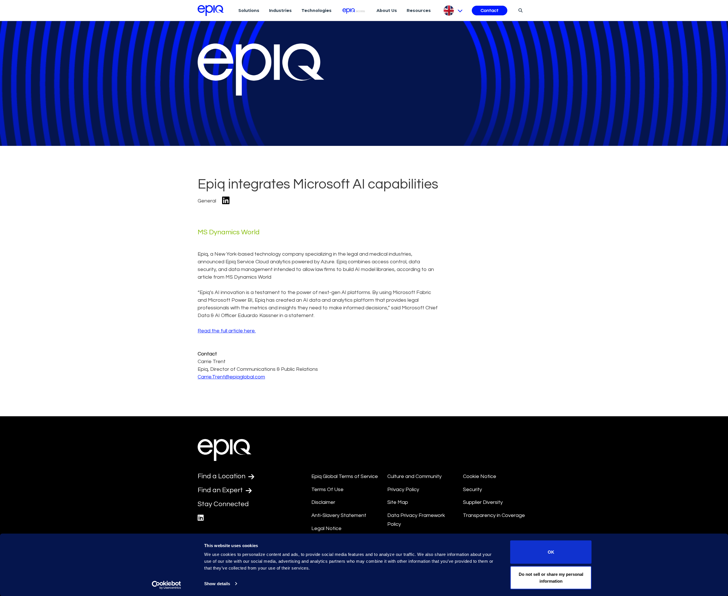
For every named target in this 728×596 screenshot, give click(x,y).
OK (551, 552)
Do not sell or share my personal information (551, 577)
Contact (490, 10)
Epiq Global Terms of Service (344, 476)
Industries (280, 10)
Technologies (316, 10)
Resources (419, 10)
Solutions (248, 10)
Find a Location (222, 476)
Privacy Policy (403, 489)
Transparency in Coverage (494, 515)
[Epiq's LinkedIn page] (201, 518)
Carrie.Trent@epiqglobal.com (231, 377)
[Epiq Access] (354, 10)
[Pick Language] (452, 10)
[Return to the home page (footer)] (211, 10)
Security (472, 489)
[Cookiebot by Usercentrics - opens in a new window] (166, 585)
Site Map (397, 502)
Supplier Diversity (483, 502)
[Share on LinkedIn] (225, 200)
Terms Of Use (327, 489)
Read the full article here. (227, 331)
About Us (387, 10)
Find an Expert (221, 490)
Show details (217, 583)
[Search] (519, 10)
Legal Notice (326, 528)
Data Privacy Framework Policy (416, 520)
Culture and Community (414, 476)
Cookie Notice (479, 476)
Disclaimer (323, 502)
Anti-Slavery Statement (338, 515)
